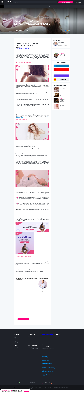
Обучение (14, 6)
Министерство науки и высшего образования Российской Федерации (48, 367)
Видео (29, 337)
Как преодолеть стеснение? (21, 49)
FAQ (14, 350)
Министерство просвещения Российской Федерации (48, 369)
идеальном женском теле (39, 84)
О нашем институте (17, 347)
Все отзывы (58, 336)
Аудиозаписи (16, 342)
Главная (8, 6)
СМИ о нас (15, 349)
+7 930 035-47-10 (47, 382)
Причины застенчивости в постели (23, 48)
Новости (15, 348)
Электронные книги (17, 341)
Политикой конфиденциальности (7, 390)
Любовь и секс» (27, 211)
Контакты (55, 6)
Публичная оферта (45, 356)
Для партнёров (30, 347)
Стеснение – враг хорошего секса (22, 50)
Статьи (39, 6)
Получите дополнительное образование (65, 2)
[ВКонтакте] (65, 30)
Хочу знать (17, 280)
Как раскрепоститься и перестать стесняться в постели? (26, 49)
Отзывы (23, 6)
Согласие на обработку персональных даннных (48, 358)
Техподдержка (32, 382)
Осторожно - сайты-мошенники (33, 348)
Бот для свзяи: (50, 383)
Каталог (15, 336)
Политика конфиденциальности (47, 355)
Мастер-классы (16, 337)
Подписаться (62, 65)
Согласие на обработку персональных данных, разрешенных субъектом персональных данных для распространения (48, 373)
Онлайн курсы (16, 338)
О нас (19, 6)
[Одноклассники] (67, 30)
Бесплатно (15, 339)
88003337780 (46, 380)
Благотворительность (31, 6)
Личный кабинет (78, 2)
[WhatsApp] (68, 30)
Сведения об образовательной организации (47, 364)
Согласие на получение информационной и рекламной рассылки (48, 361)
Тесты (43, 6)
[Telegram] (69, 30)
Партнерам (49, 6)
